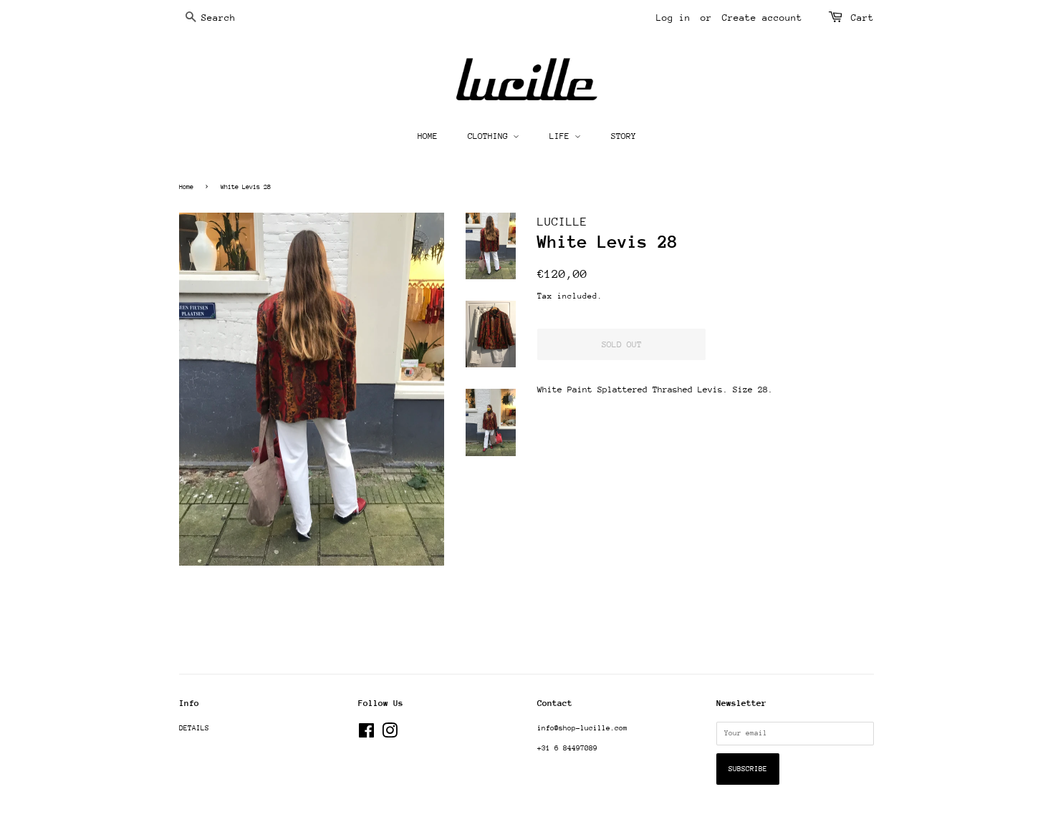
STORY (623, 136)
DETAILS (194, 728)
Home (186, 186)
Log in (673, 17)
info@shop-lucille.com (582, 728)
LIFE (561, 136)
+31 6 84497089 (567, 748)
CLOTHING (490, 136)
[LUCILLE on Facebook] (366, 734)
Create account (762, 17)
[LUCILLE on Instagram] (390, 734)
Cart (862, 17)
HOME (428, 136)
